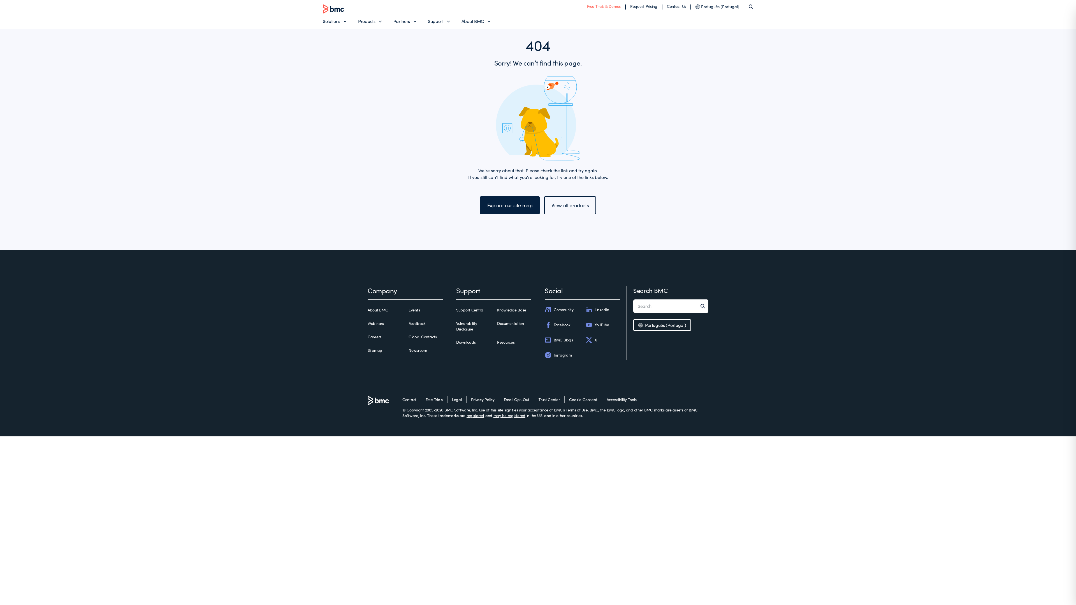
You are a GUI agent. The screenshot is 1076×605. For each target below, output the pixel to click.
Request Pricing (643, 6)
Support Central (470, 310)
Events (414, 310)
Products (366, 21)
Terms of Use (577, 410)
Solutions (331, 21)
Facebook (562, 324)
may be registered (509, 415)
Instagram (563, 355)
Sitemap (375, 350)
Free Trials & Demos (604, 6)
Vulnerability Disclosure (466, 326)
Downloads (466, 342)
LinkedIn (602, 309)
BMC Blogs (563, 340)
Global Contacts (423, 336)
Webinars (376, 323)
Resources (505, 342)
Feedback (417, 323)
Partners (401, 21)
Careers (374, 336)
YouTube (602, 324)
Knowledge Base (511, 310)
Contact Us (676, 6)
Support (436, 21)
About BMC (473, 21)
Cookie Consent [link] (583, 399)
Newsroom (418, 350)
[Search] (751, 6)
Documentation (510, 323)
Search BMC (650, 290)
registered (475, 415)
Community (563, 309)
